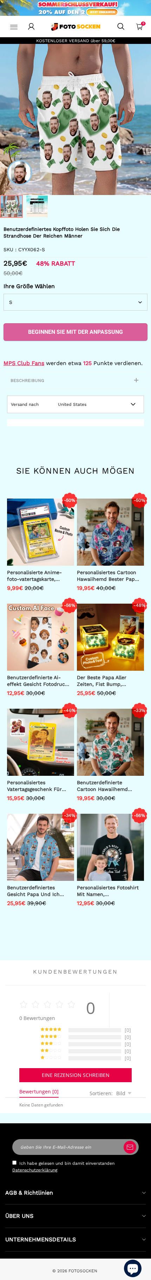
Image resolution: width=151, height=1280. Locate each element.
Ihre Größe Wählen (29, 286)
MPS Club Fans (24, 363)
